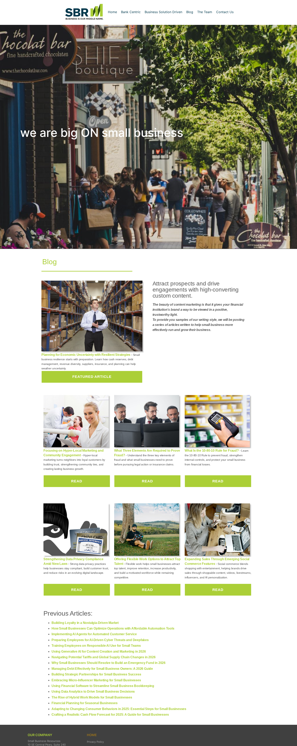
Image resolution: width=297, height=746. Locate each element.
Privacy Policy (95, 741)
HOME (92, 735)
